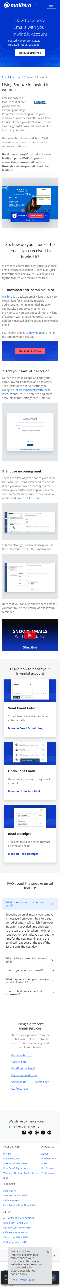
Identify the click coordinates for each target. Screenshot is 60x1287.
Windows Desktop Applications (20, 1173)
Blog (5, 1177)
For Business (48, 1168)
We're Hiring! (48, 1158)
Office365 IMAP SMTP (15, 1232)
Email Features (11, 1158)
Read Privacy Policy (23, 1280)
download (35, 333)
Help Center (10, 1190)
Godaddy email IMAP (14, 1242)
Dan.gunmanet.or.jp (24, 1075)
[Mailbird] (17, 5)
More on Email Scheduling (25, 728)
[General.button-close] (48, 1252)
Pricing (7, 1153)
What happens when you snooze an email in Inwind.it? (28, 980)
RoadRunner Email (23, 1068)
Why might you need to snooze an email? (27, 959)
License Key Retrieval (15, 1195)
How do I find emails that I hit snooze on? (24, 992)
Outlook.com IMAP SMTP (16, 1227)
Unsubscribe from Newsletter (19, 1205)
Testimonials (48, 1173)
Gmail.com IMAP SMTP (15, 1222)
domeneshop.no (21, 1055)
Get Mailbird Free (30, 53)
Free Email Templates (15, 1163)
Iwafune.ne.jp (19, 1088)
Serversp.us (18, 1082)
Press (44, 1163)
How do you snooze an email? (24, 970)
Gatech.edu (18, 1062)
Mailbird (7, 296)
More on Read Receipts (23, 854)
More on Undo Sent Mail (24, 791)
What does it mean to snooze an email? (26, 903)
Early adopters (11, 1200)
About (44, 1153)
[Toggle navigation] (51, 5)
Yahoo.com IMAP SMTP (16, 1237)
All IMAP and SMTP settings (18, 1217)
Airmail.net (42, 1082)
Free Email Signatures (15, 1168)
